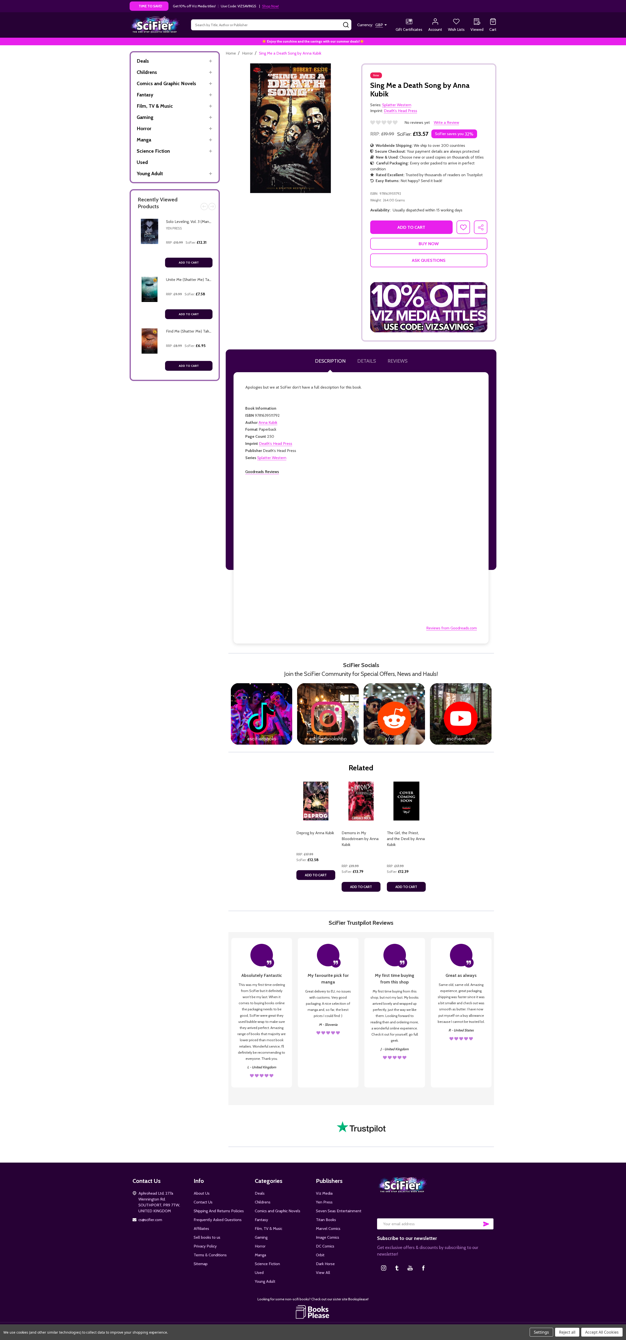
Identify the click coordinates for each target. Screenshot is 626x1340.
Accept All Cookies (602, 1332)
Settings (541, 1332)
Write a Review (446, 122)
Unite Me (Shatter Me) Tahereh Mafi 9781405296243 (211, 279)
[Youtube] (410, 1267)
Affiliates (201, 1228)
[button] (429, 307)
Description (330, 361)
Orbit (320, 1255)
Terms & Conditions (210, 1255)
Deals (143, 61)
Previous (204, 206)
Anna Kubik (267, 422)
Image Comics (327, 1237)
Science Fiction (153, 151)
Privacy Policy (205, 1246)
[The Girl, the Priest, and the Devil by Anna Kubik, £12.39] (406, 801)
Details (366, 361)
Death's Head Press (275, 443)
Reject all (567, 1332)
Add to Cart (189, 262)
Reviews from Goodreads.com (451, 628)
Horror (144, 128)
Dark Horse (325, 1263)
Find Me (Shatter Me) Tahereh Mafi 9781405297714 (209, 331)
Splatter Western (271, 457)
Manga (144, 140)
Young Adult (150, 173)
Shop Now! (270, 6)
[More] (210, 61)
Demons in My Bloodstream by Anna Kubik (360, 839)
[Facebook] (423, 1267)
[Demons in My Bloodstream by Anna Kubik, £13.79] (361, 801)
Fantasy (145, 95)
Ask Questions (429, 260)
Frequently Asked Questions (218, 1219)
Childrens (147, 72)
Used (142, 162)
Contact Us (203, 1202)
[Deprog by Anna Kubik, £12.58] (315, 801)
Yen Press (174, 228)
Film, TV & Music (155, 106)
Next (212, 206)
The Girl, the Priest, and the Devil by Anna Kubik (406, 839)
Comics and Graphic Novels (166, 83)
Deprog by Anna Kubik (315, 833)
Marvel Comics (328, 1228)
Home (231, 53)
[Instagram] (383, 1267)
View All (323, 1272)
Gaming (145, 117)
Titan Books (326, 1219)
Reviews (397, 361)
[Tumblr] (396, 1267)
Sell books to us (207, 1237)
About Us (202, 1193)
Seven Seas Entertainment (338, 1211)
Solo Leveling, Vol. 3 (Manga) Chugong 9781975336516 (211, 221)
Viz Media (324, 1193)
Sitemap (201, 1263)
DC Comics (325, 1246)
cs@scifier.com (150, 1219)
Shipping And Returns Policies (219, 1211)
